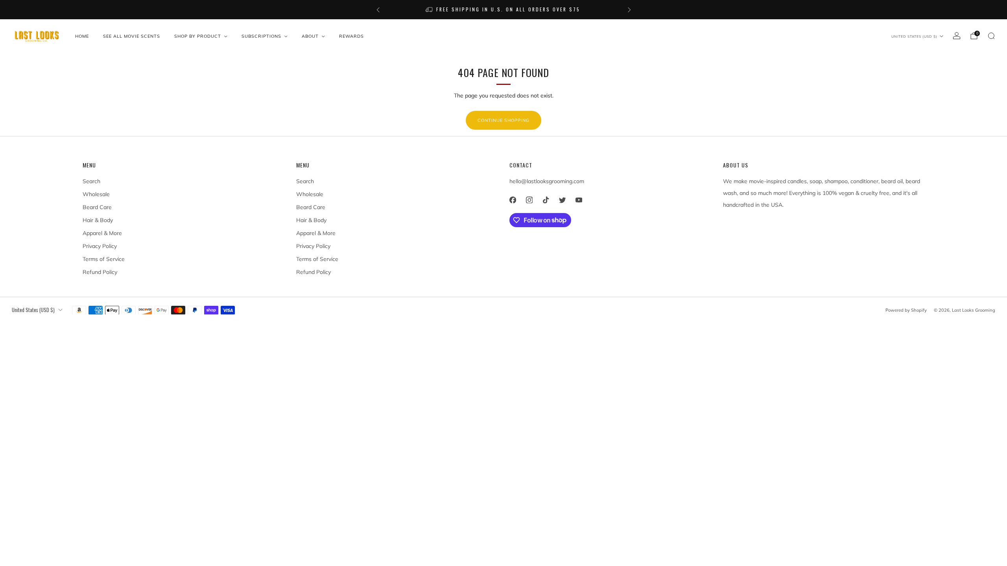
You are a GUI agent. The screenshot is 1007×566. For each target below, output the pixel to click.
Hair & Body (98, 220)
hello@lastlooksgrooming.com (546, 181)
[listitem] (503, 9)
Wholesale (96, 194)
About (310, 36)
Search (91, 181)
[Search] (991, 36)
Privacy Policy (100, 246)
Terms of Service (104, 259)
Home (82, 36)
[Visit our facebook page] (512, 200)
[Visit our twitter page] (562, 200)
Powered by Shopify (906, 310)
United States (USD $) (914, 36)
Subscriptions (261, 36)
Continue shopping (503, 120)
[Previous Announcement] (378, 10)
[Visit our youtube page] (578, 200)
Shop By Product (197, 36)
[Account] (957, 36)
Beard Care (97, 207)
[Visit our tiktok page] (545, 200)
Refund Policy (100, 272)
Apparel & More (102, 233)
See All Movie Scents (131, 36)
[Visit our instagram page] (529, 200)
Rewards (351, 36)
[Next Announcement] (629, 10)
